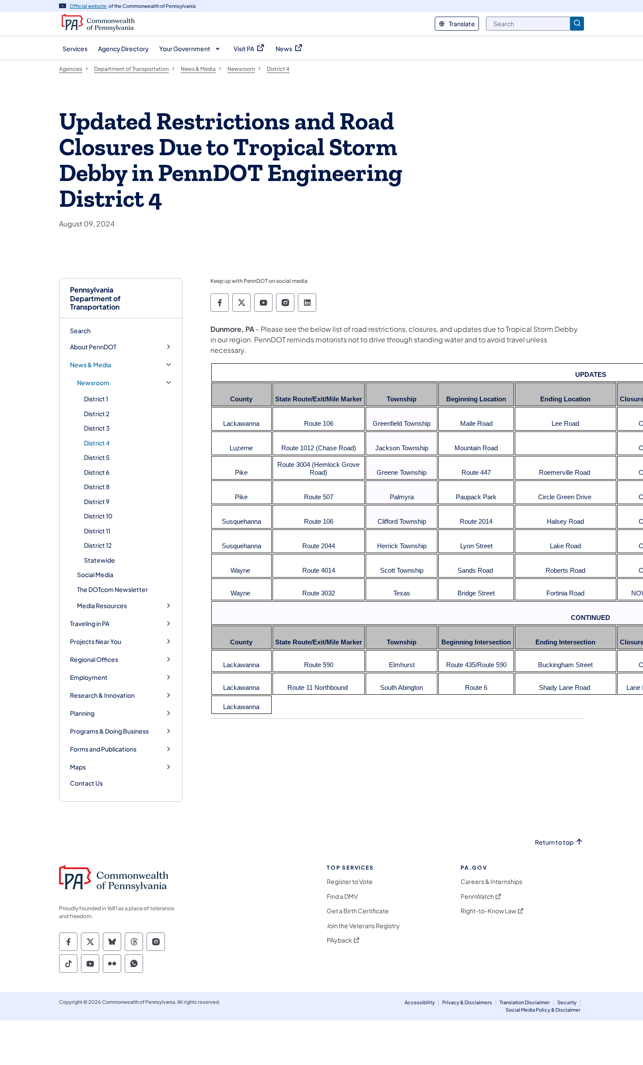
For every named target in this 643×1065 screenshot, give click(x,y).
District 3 (97, 428)
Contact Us (86, 783)
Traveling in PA (89, 623)
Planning (82, 713)
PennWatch (477, 896)
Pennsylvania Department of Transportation (95, 298)
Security (567, 1002)
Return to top (554, 842)
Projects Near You (95, 641)
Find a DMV (342, 896)
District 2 (96, 414)
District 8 (97, 487)
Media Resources (102, 605)
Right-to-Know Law (488, 911)
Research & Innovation (102, 695)
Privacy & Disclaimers (467, 1002)
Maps (78, 767)
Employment (89, 677)
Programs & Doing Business (109, 731)
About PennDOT (93, 347)
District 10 (98, 516)
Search (80, 330)
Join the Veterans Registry (363, 925)
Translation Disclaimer (525, 1002)
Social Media (95, 574)
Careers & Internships (491, 881)
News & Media (90, 365)
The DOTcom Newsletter (112, 589)
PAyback (339, 940)
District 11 (97, 531)
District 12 (98, 545)
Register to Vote (350, 881)
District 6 (96, 472)
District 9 (96, 501)
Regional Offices (94, 659)
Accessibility (420, 1002)
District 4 (97, 443)
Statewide (99, 560)
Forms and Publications (103, 749)
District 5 (97, 457)
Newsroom (93, 382)
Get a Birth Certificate (358, 911)
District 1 (96, 399)
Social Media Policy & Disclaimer (543, 1010)
